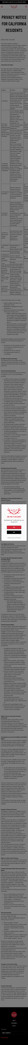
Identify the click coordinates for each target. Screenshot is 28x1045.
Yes (14, 527)
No (14, 532)
